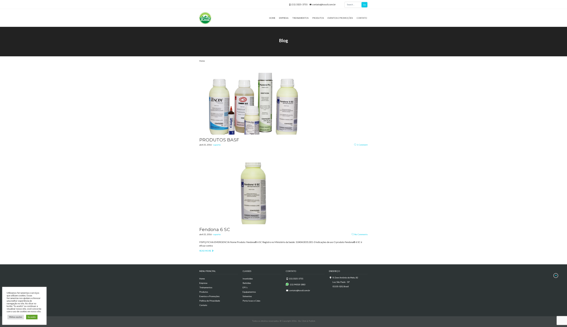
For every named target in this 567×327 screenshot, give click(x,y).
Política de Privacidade (209, 300)
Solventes (247, 296)
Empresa (203, 283)
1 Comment (362, 144)
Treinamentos (205, 287)
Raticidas (247, 283)
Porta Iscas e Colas (251, 300)
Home (202, 61)
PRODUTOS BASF (219, 140)
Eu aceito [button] (32, 317)
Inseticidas (248, 278)
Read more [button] (205, 250)
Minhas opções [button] (15, 317)
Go (364, 5)
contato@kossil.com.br (324, 4)
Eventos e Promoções (209, 296)
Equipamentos (249, 292)
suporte (217, 144)
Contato (203, 305)
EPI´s (245, 287)
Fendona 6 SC (214, 229)
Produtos (203, 292)
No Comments (361, 234)
